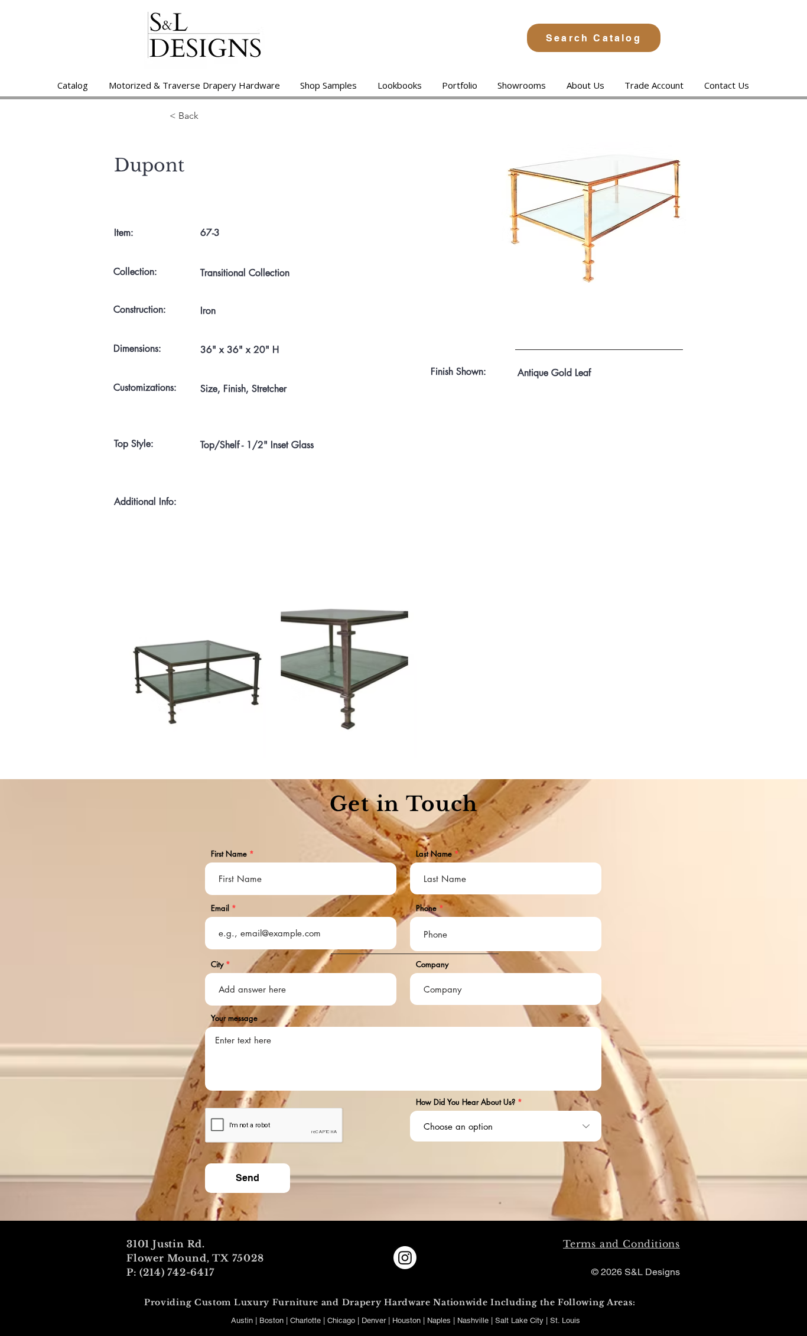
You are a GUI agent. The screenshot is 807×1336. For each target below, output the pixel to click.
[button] (193, 85)
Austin (242, 1320)
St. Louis (565, 1320)
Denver (375, 1320)
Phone (426, 908)
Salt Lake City (519, 1320)
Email (220, 908)
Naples (440, 1320)
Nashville (474, 1320)
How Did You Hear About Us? (465, 1102)
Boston (271, 1320)
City (217, 964)
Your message (234, 1018)
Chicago (341, 1320)
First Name (229, 854)
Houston (407, 1320)
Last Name (434, 854)
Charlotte (305, 1320)
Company (432, 964)
